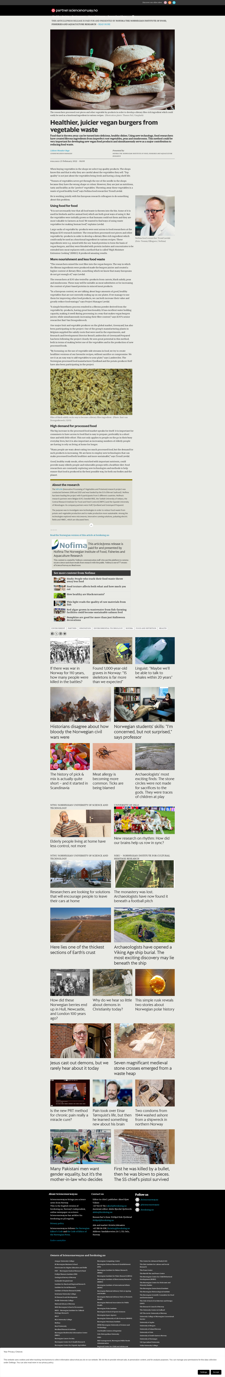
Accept (216, 1372)
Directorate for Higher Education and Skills (71, 1267)
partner (72, 628)
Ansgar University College (64, 1261)
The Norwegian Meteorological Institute (155, 1292)
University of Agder (147, 1322)
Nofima (57, 1323)
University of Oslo (146, 1332)
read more (104, 24)
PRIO (99, 1337)
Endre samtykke (58, 1240)
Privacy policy (57, 1223)
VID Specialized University (149, 1342)
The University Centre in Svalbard (152, 1310)
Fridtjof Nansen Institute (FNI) (66, 1274)
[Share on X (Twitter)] (56, 634)
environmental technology (108, 628)
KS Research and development (66, 1297)
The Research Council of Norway (152, 1307)
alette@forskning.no (102, 1212)
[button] (165, 2)
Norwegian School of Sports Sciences (111, 1312)
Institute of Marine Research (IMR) (68, 1291)
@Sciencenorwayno (150, 1205)
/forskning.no (147, 1210)
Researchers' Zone (117, 16)
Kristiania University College (65, 1294)
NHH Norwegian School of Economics (69, 1307)
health (162, 628)
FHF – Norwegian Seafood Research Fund (70, 1271)
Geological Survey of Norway (65, 1277)
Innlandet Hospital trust (64, 1281)
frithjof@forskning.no (103, 1220)
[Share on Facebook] (52, 634)
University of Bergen (147, 1326)
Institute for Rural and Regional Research (70, 1284)
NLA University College (63, 1319)
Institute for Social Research (65, 1287)
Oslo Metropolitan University (108, 1334)
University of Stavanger (148, 1339)
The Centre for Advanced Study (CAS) (153, 1261)
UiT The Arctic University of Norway (153, 1313)
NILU (57, 1316)
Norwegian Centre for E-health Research (70, 1342)
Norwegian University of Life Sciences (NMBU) (114, 1318)
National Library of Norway (65, 1304)
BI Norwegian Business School (66, 1264)
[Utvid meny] (133, 16)
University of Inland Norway (150, 1329)
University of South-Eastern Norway (153, 1335)
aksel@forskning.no (117, 1206)
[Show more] (91, 525)
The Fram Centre (146, 1270)
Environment (79, 16)
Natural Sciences (96, 16)
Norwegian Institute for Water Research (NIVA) (114, 1276)
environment (58, 628)
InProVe (59, 489)
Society (65, 16)
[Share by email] (65, 634)
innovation (85, 628)
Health (55, 16)
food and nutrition (146, 628)
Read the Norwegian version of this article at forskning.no (79, 535)
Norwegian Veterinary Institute (108, 1322)
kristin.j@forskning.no (119, 1228)
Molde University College (64, 1300)
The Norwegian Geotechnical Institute (154, 1288)
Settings (203, 1372)
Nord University (61, 1326)
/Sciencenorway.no (149, 1199)
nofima (129, 628)
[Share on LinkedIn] (60, 634)
